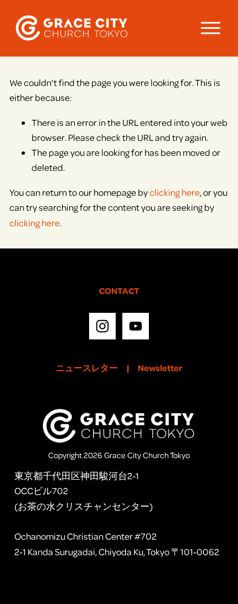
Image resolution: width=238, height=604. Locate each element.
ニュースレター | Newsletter (119, 367)
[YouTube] (135, 326)
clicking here (174, 192)
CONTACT (119, 290)
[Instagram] (102, 326)
